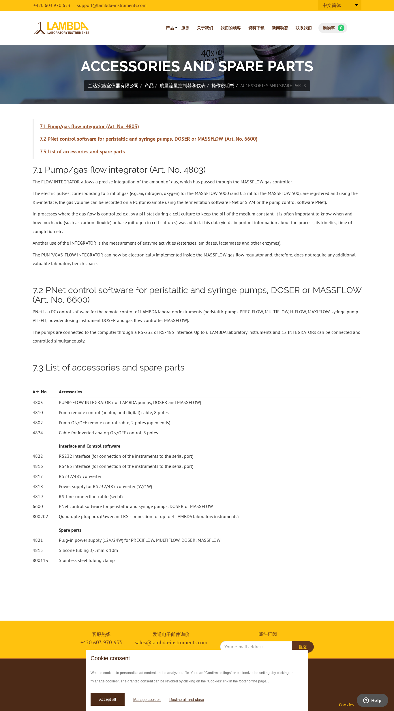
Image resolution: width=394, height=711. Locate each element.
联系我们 (304, 27)
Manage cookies (147, 699)
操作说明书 (222, 85)
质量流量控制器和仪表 (183, 85)
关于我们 (205, 27)
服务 (185, 27)
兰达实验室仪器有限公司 (113, 85)
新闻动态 (280, 27)
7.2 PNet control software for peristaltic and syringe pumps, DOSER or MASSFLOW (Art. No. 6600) (149, 138)
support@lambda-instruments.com (112, 5)
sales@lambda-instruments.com (171, 642)
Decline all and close (186, 699)
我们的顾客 (231, 27)
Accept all (107, 699)
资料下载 (256, 27)
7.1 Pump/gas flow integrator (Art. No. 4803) (89, 126)
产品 (170, 27)
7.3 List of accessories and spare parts (82, 151)
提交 (303, 646)
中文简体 (331, 5)
